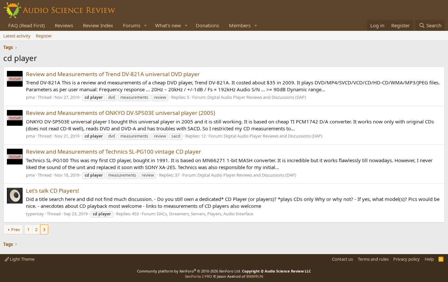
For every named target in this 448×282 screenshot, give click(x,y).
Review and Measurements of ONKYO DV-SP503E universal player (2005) (120, 113)
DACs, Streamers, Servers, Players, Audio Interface (205, 214)
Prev (15, 229)
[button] (145, 25)
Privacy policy (406, 259)
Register (44, 36)
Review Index (98, 25)
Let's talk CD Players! (52, 190)
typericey (35, 214)
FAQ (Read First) (26, 25)
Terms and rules (373, 259)
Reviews (64, 25)
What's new (168, 25)
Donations (207, 25)
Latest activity (17, 36)
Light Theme (21, 259)
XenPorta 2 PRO (198, 276)
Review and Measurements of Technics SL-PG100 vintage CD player (113, 151)
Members (240, 25)
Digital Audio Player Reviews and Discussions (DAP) (256, 97)
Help (429, 259)
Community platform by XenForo (189, 271)
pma (30, 97)
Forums (131, 25)
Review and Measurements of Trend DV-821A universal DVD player (113, 74)
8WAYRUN (254, 276)
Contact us (342, 259)
